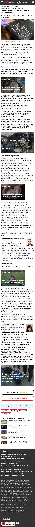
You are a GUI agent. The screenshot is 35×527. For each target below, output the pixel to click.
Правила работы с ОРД (9, 463)
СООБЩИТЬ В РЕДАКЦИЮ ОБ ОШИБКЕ (13, 475)
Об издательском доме (9, 454)
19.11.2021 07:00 (5, 6)
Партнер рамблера (15, 519)
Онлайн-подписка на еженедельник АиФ (16, 458)
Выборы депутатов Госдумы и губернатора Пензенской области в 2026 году (16, 472)
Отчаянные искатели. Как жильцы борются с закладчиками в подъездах (19, 426)
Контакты (17, 469)
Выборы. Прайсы (7, 469)
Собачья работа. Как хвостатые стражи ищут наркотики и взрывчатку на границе (16, 143)
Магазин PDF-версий (8, 456)
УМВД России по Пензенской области (12, 41)
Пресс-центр (23, 454)
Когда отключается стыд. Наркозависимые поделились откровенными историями (19, 442)
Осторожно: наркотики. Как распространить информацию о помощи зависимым (19, 437)
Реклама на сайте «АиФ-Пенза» (12, 461)
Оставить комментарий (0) (17, 398)
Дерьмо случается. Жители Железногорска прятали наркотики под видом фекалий (19, 421)
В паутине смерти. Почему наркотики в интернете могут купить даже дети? (15, 376)
